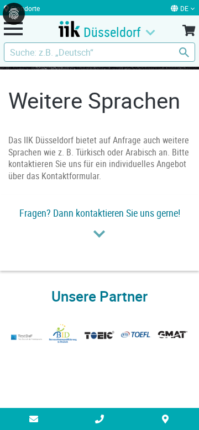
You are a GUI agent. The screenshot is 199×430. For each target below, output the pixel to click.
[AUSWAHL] (188, 37)
